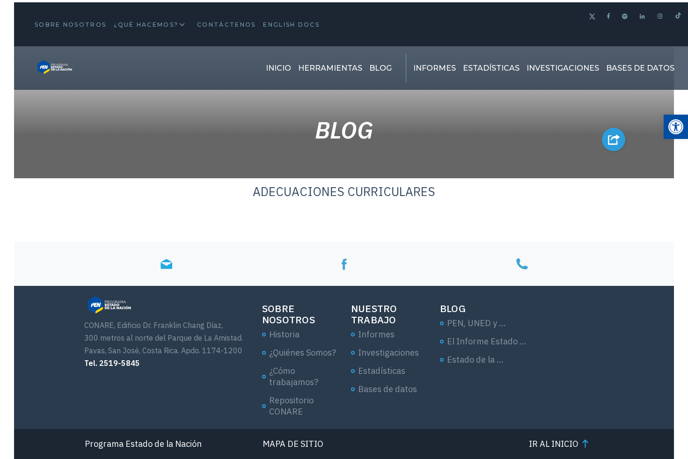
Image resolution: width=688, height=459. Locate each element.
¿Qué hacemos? (146, 24)
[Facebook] (609, 16)
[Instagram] (661, 16)
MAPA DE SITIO (293, 443)
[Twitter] (592, 17)
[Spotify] (625, 16)
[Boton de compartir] (613, 139)
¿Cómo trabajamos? (293, 376)
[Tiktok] (678, 16)
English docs (291, 24)
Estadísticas (491, 68)
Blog (380, 68)
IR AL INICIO (553, 443)
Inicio (278, 68)
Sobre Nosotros (70, 24)
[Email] (166, 263)
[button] (676, 127)
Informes (434, 68)
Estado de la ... (475, 359)
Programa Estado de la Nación (143, 443)
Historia (284, 334)
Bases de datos (640, 68)
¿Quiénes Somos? (302, 352)
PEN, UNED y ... (476, 323)
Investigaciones (563, 68)
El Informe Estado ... (487, 341)
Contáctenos (226, 24)
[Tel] (522, 263)
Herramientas (330, 68)
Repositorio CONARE (291, 406)
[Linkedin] (643, 16)
